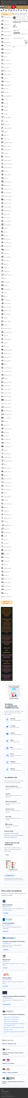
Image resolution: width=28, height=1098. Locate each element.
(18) (7, 49)
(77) (6, 28)
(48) (6, 38)
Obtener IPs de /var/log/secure (11, 1019)
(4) (7, 128)
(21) (8, 174)
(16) (5, 113)
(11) (7, 35)
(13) (5, 103)
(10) (6, 249)
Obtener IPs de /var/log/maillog (11, 1017)
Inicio (2, 1089)
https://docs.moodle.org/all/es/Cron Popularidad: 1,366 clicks (20, 34)
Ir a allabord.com (9, 875)
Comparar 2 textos (8, 1029)
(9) (5, 56)
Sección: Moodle (25, 41)
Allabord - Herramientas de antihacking (13, 1014)
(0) (7, 142)
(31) (8, 46)
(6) (7, 53)
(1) (6, 99)
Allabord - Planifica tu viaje (9, 1043)
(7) (7, 81)
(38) (8, 71)
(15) (6, 67)
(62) (6, 239)
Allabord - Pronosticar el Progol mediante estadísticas (12, 1053)
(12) (5, 78)
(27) (5, 20)
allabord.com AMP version (6, 1093)
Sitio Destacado (6, 663)
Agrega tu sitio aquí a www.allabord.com (7, 650)
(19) (8, 42)
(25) (6, 92)
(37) (6, 24)
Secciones (5, 14)
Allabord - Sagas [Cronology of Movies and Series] (13, 1082)
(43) (8, 242)
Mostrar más (13, 693)
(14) (8, 196)
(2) (7, 185)
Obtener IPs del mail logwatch (11, 1021)
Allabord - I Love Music (8, 1063)
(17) (8, 63)
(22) (8, 31)
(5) (6, 135)
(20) (8, 146)
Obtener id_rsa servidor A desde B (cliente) (14, 1027)
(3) (5, 106)
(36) (6, 60)
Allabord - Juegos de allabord (10, 1072)
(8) (8, 85)
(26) (8, 17)
